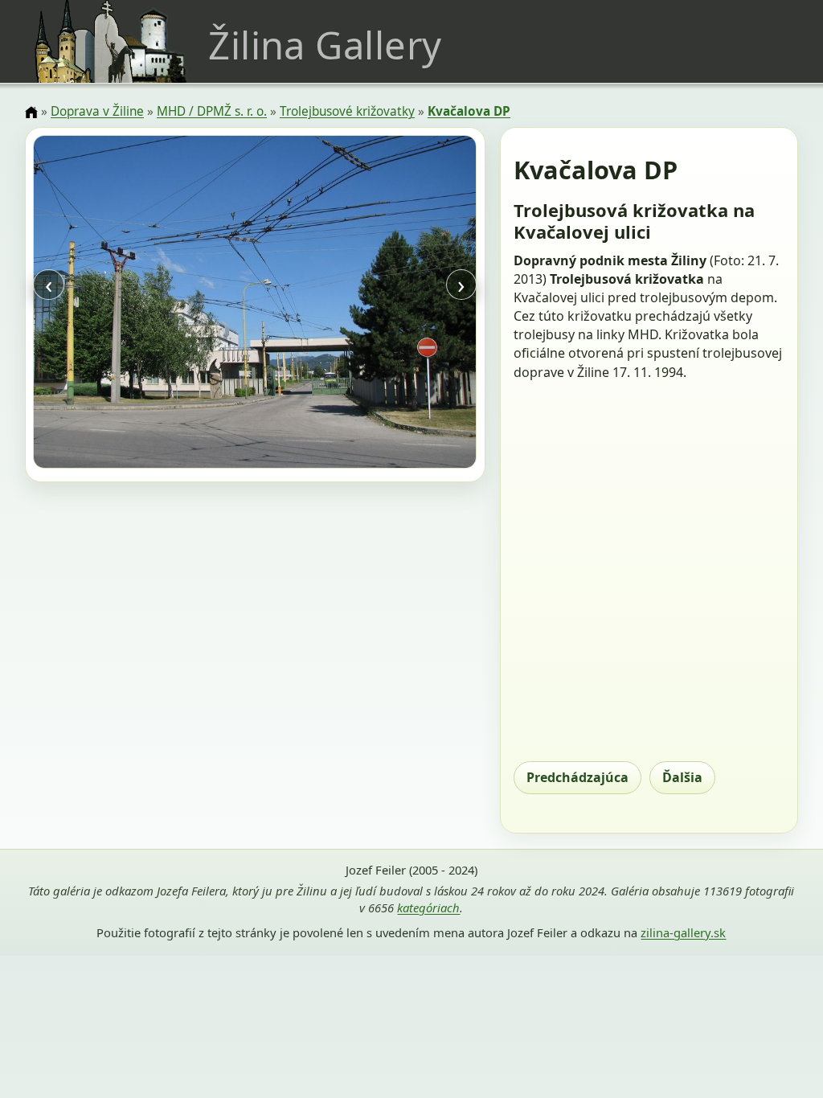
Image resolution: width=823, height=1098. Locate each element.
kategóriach (428, 907)
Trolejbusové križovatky (347, 111)
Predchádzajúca (577, 777)
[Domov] (31, 112)
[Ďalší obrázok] (410, 304)
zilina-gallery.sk (683, 932)
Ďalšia (682, 777)
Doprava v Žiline (97, 111)
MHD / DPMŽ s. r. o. (212, 111)
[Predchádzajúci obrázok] (99, 304)
